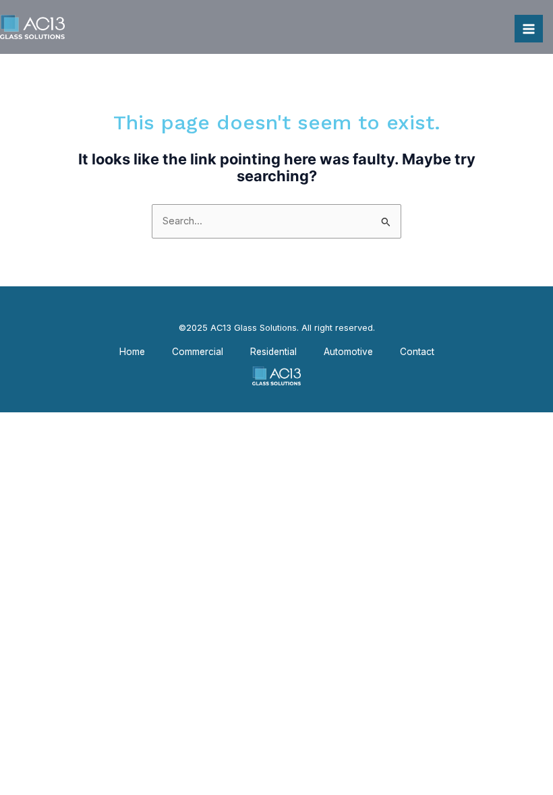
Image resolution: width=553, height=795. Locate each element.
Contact (417, 351)
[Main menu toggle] (529, 29)
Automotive (348, 351)
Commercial (197, 351)
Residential (273, 351)
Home (132, 351)
